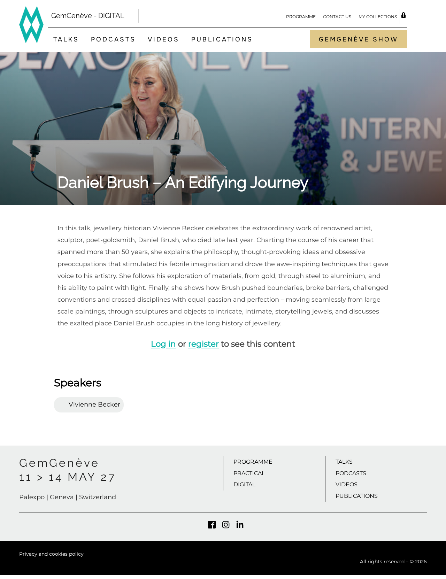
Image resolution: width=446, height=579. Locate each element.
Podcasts (113, 39)
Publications (222, 39)
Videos (163, 39)
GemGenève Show (358, 39)
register (203, 344)
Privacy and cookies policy (51, 554)
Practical (249, 473)
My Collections (378, 16)
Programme (301, 16)
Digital (244, 484)
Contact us (337, 16)
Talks (66, 39)
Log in (163, 344)
